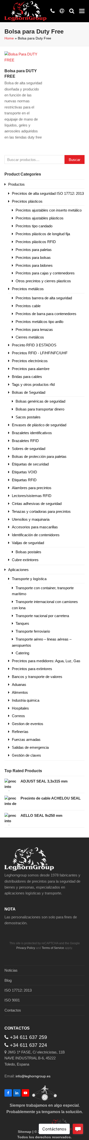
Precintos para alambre (30, 369)
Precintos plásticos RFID (36, 242)
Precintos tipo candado (34, 226)
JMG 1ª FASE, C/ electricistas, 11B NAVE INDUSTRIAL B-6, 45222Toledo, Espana (34, 1058)
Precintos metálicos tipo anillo (39, 322)
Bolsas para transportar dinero (40, 409)
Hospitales (20, 708)
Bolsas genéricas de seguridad (40, 401)
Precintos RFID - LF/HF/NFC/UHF (39, 353)
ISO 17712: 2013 (18, 990)
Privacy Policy (25, 948)
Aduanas (19, 684)
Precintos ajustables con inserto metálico (49, 210)
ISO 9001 (12, 1000)
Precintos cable (28, 306)
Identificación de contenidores (36, 535)
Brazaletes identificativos (32, 433)
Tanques (22, 623)
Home (9, 38)
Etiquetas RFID (24, 480)
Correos (18, 716)
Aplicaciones (18, 570)
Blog (8, 980)
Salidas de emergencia (30, 747)
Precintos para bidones (34, 265)
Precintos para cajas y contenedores (45, 273)
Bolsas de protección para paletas (39, 456)
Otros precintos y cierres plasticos (43, 281)
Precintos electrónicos (30, 361)
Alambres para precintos (31, 488)
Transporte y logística (29, 579)
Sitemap (24, 1132)
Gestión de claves (26, 755)
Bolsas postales (28, 552)
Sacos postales (28, 417)
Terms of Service (53, 948)
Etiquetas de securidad (30, 464)
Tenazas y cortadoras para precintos (41, 511)
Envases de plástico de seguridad (39, 425)
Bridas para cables (27, 376)
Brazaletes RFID (25, 441)
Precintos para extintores (32, 669)
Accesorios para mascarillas (35, 527)
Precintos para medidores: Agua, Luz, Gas (46, 661)
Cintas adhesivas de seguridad (37, 503)
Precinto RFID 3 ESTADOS (34, 345)
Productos (16, 184)
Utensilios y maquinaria (30, 519)
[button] (82, 11)
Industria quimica (25, 700)
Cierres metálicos (30, 337)
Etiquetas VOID (24, 472)
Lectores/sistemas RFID (31, 496)
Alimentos (20, 692)
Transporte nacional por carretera (42, 616)
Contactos (12, 1010)
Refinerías (20, 732)
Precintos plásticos (27, 201)
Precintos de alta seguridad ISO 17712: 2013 (48, 193)
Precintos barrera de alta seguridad (44, 298)
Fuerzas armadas (26, 739)
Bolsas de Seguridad (28, 392)
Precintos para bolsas (33, 257)
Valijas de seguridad (28, 543)
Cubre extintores (25, 560)
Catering (22, 653)
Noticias (11, 970)
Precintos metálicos (28, 289)
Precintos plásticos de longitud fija (43, 234)
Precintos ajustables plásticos (40, 218)
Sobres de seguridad (28, 448)
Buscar (74, 160)
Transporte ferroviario (33, 631)
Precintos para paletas (34, 250)
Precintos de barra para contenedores (46, 314)
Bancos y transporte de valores (37, 677)
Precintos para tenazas (34, 329)
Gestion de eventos (27, 724)
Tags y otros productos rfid (33, 384)
